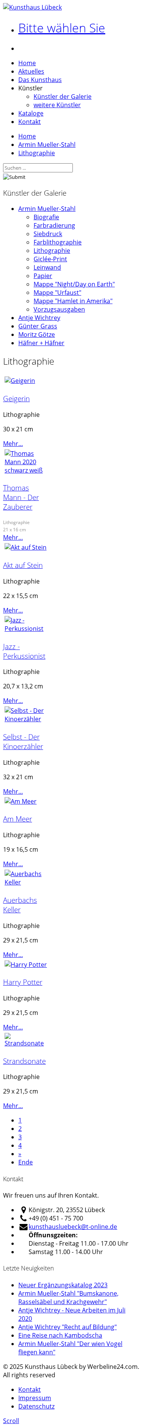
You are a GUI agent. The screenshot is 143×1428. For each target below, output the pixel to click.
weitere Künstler (57, 105)
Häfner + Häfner (41, 343)
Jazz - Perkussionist (24, 651)
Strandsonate (24, 1061)
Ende (25, 1162)
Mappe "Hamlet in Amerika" (73, 301)
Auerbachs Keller (20, 904)
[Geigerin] (20, 380)
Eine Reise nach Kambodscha (60, 1335)
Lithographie (36, 153)
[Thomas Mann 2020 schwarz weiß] (26, 470)
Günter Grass (37, 326)
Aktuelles (31, 71)
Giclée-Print (50, 259)
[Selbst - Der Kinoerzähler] (26, 719)
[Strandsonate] (26, 1043)
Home (27, 63)
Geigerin (16, 398)
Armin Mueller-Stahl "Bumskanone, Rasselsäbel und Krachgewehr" (68, 1297)
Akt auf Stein (23, 565)
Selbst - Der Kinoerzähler (23, 741)
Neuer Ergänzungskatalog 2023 (63, 1285)
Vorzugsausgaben (59, 309)
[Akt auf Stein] (25, 547)
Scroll (11, 1421)
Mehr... (13, 443)
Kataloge (30, 113)
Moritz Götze (36, 334)
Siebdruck (48, 234)
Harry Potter (22, 982)
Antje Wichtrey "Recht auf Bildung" (67, 1327)
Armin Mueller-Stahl (47, 144)
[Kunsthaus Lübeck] (32, 7)
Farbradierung (54, 225)
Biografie (46, 217)
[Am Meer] (20, 801)
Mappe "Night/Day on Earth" (74, 284)
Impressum (34, 1398)
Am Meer (17, 818)
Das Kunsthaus (40, 80)
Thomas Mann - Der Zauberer (21, 497)
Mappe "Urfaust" (57, 292)
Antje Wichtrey (39, 318)
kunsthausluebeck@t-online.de (73, 1226)
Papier (43, 276)
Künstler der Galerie (63, 96)
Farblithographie (58, 242)
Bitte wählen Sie (61, 27)
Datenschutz (36, 1406)
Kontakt (29, 121)
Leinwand (47, 267)
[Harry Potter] (25, 964)
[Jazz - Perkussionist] (26, 628)
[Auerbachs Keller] (26, 882)
